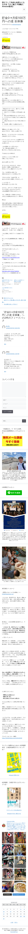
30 (24, 916)
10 (3, 911)
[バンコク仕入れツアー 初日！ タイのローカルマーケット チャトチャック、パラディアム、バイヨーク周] (20, 862)
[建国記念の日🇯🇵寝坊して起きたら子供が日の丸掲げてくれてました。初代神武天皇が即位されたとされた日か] (8, 874)
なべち (8, 326)
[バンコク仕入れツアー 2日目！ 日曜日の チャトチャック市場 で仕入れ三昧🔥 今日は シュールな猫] (8, 862)
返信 (5, 344)
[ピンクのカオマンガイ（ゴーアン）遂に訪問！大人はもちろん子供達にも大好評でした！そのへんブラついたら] (20, 886)
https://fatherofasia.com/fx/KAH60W (12, 738)
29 (21, 916)
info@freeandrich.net (8, 594)
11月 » (16, 922)
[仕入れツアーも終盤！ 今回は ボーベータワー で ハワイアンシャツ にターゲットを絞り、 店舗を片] (20, 838)
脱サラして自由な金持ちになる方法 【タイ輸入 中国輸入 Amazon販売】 (13, 4)
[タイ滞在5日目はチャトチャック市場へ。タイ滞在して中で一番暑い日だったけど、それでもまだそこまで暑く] (8, 886)
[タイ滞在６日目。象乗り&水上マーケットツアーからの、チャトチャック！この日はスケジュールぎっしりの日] (20, 874)
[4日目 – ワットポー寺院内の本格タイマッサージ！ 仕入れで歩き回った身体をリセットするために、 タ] (20, 850)
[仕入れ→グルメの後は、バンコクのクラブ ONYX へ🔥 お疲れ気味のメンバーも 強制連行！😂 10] (8, 850)
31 (3, 918)
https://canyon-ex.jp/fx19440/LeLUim (11, 257)
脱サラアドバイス (8, 298)
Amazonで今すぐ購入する (14, 813)
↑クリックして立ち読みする (14, 810)
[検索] (24, 421)
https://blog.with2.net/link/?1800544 (10, 271)
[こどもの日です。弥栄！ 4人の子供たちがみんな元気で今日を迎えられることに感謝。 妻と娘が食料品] (8, 838)
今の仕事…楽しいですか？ (11, 304)
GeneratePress (14, 932)
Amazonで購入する (14, 775)
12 (10, 911)
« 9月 (11, 922)
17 (3, 914)
